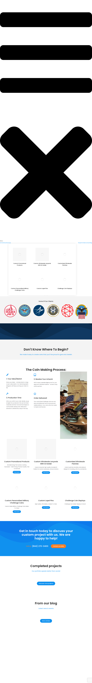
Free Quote (17, 472)
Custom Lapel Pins (46, 500)
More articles (46, 621)
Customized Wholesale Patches (75, 462)
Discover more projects (46, 583)
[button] (46, 121)
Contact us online (58, 546)
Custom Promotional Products (16, 461)
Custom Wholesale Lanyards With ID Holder (46, 462)
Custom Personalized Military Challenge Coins (17, 501)
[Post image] (17, 449)
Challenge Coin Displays (75, 500)
